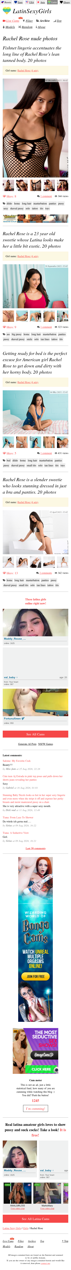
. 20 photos (32, 54)
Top (59, 20)
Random (27, 27)
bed (8, 460)
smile (29, 339)
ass (8, 334)
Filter (29, 20)
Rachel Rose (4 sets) (27, 70)
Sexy (5, 783)
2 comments (46, 573)
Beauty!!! (8, 765)
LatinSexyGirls (32, 10)
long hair (26, 203)
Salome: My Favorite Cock (17, 760)
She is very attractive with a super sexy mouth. (27, 806)
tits (41, 208)
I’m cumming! (35, 1108)
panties (52, 203)
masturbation (40, 203)
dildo (9, 203)
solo (28, 208)
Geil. (5, 836)
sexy (5, 208)
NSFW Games (45, 744)
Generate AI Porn (27, 744)
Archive (45, 20)
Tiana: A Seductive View (16, 832)
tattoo (35, 208)
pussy (61, 203)
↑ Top (65, 1241)
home (17, 203)
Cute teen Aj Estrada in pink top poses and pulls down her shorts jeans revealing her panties (33, 777)
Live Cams (12, 20)
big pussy (16, 334)
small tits (31, 465)
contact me (45, 1263)
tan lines (45, 339)
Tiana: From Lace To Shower (18, 817)
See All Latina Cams (35, 1219)
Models (10, 27)
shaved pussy (16, 208)
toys (47, 208)
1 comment (46, 196)
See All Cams (35, 734)
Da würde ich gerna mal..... (17, 821)
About (41, 27)
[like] (4, 196)
